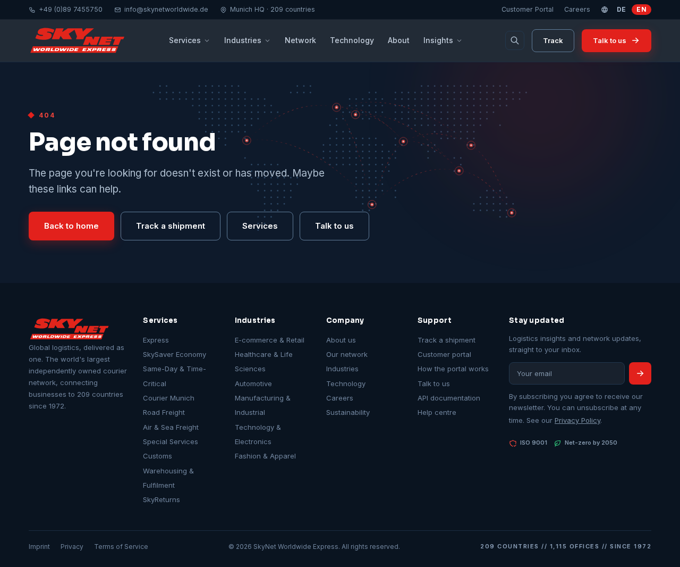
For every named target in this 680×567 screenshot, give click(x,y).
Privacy (72, 547)
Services (185, 40)
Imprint (39, 547)
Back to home (71, 226)
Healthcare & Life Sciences (264, 361)
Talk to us (609, 40)
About (399, 40)
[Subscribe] (640, 373)
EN (641, 9)
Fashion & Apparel (265, 456)
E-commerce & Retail (269, 340)
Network (300, 40)
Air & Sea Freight (171, 427)
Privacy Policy (577, 420)
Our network (347, 354)
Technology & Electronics (258, 434)
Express (156, 340)
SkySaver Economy (174, 354)
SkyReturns (161, 499)
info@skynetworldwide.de (166, 9)
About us (341, 340)
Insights (438, 40)
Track (553, 40)
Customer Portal (528, 9)
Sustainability (348, 412)
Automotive (253, 383)
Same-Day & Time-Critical (174, 375)
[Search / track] (514, 40)
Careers (577, 9)
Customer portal (444, 354)
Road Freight (164, 412)
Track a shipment (170, 226)
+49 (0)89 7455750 (71, 9)
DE (621, 9)
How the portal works (453, 368)
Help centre (437, 412)
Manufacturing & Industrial (263, 405)
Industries (242, 40)
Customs (157, 456)
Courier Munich (168, 398)
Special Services (170, 441)
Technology (352, 40)
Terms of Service (121, 547)
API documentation (449, 398)
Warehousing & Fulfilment (168, 477)
